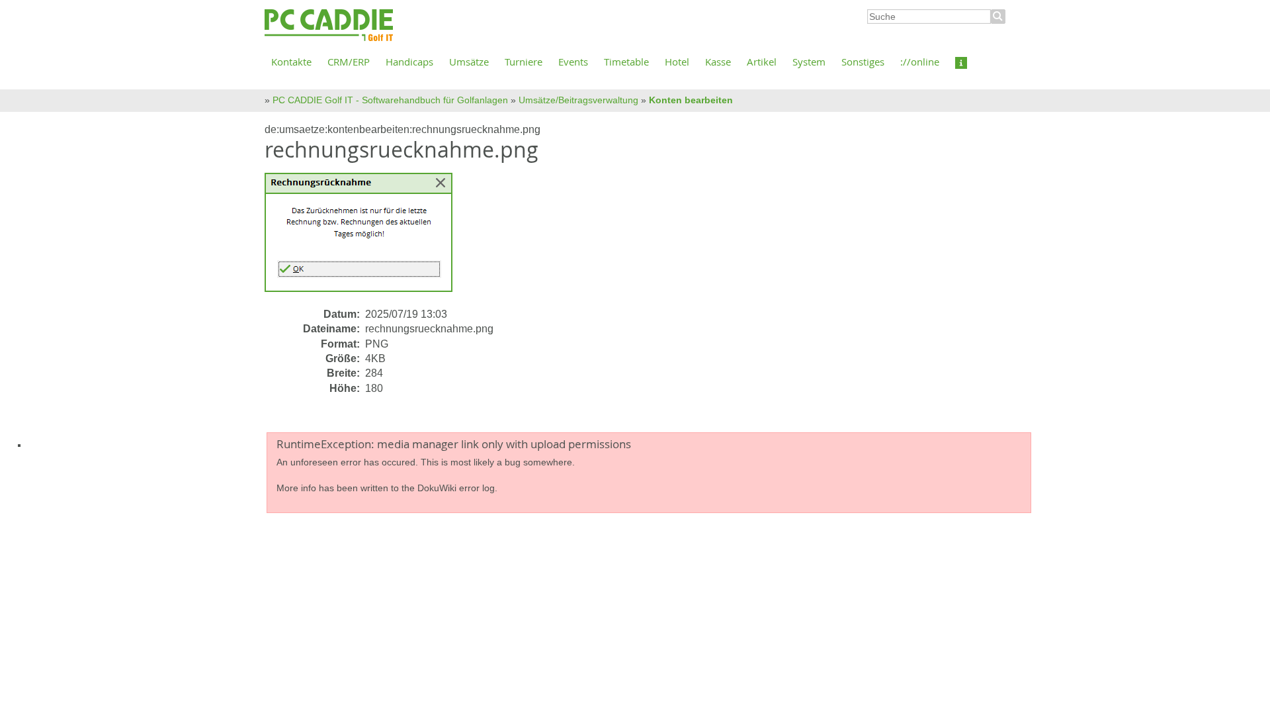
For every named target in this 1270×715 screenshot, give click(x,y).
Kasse (718, 61)
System (809, 61)
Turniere (523, 61)
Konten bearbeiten (691, 100)
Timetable (626, 61)
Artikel (762, 61)
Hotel (677, 61)
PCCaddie (329, 25)
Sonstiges (862, 61)
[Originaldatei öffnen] (366, 239)
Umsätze (469, 61)
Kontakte (291, 61)
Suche (998, 16)
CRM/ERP (348, 61)
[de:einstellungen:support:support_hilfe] (961, 61)
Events (573, 61)
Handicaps (409, 61)
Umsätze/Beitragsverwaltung (578, 100)
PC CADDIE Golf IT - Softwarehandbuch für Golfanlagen (390, 100)
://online (919, 61)
